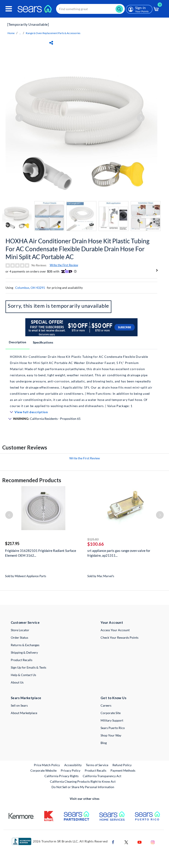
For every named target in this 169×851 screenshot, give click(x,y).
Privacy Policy (70, 770)
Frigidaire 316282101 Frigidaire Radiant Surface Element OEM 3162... (40, 553)
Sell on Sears (19, 705)
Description (17, 342)
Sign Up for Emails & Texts (28, 667)
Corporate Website (43, 770)
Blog (104, 743)
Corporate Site (111, 713)
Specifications (43, 342)
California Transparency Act (102, 776)
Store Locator (20, 630)
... (20, 33)
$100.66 (95, 544)
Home (11, 33)
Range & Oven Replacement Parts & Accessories (53, 33)
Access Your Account (115, 630)
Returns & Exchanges (25, 645)
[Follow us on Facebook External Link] (113, 842)
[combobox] (90, 9)
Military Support (112, 720)
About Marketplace (24, 713)
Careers (106, 705)
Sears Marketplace (26, 698)
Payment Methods (122, 770)
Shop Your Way (111, 735)
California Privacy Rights (61, 776)
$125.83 (93, 539)
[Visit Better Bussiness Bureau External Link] (21, 841)
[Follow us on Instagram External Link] (152, 842)
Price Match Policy (47, 765)
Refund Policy (122, 765)
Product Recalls (21, 660)
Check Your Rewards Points (119, 637)
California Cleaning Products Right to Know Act (83, 781)
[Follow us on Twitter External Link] (126, 842)
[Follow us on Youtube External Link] (139, 842)
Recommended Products (31, 480)
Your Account (112, 622)
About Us (17, 682)
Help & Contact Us (23, 675)
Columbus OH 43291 (30, 287)
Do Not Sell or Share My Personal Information (82, 787)
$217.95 (12, 543)
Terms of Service (97, 765)
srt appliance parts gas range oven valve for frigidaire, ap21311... (118, 553)
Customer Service (25, 622)
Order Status (19, 637)
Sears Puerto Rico (113, 728)
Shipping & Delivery (24, 652)
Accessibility (73, 765)
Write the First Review (64, 265)
